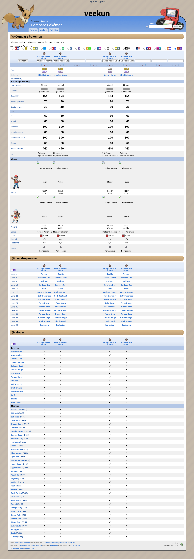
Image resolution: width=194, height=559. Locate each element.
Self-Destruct (44, 296)
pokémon (46, 543)
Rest (13, 485)
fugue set (54, 546)
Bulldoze (15, 416)
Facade (14, 445)
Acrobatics (16, 409)
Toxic (13, 533)
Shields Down (44, 75)
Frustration (16, 449)
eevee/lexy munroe (22, 543)
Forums (33, 30)
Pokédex (35, 21)
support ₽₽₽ (29, 548)
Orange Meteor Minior (44, 57)
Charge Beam (17, 424)
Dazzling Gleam (18, 431)
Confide (14, 427)
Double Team (17, 435)
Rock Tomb (16, 500)
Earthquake (16, 438)
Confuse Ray (44, 285)
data (22, 548)
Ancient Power (44, 292)
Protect (14, 471)
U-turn (14, 536)
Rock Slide (16, 496)
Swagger (15, 529)
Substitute (16, 526)
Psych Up (15, 475)
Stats (13, 111)
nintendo (54, 543)
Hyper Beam (16, 464)
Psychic (14, 478)
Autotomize (44, 306)
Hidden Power (17, 460)
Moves (20, 332)
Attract (14, 413)
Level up (15, 348)
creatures (72, 543)
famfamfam (75, 546)
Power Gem (44, 314)
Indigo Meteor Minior (110, 57)
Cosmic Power (44, 310)
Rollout (44, 281)
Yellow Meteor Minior (60, 57)
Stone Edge (16, 522)
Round (14, 504)
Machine (15, 406)
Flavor (14, 159)
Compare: (23, 61)
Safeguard (16, 507)
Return (14, 489)
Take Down (44, 303)
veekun (97, 13)
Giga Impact (16, 453)
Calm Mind (15, 420)
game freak (62, 543)
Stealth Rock (44, 299)
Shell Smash (44, 321)
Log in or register (97, 1)
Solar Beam (16, 518)
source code (14, 548)
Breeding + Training (20, 81)
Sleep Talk (15, 515)
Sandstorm (16, 511)
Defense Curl (44, 277)
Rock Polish (16, 493)
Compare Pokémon (28, 36)
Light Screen (17, 467)
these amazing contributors (31, 546)
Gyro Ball (15, 456)
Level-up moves (26, 258)
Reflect (14, 482)
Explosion (44, 325)
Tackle (44, 274)
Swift (44, 288)
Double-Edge (44, 317)
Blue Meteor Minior (126, 57)
